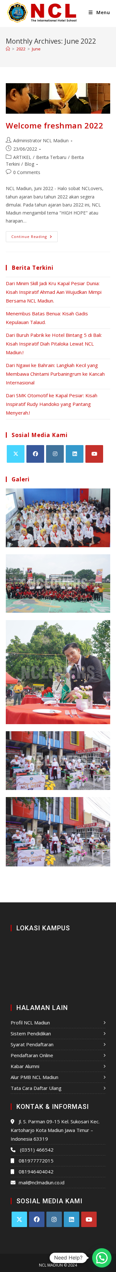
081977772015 (36, 1160)
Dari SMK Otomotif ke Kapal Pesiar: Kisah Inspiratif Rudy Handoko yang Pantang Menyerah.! (51, 404)
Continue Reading (34, 235)
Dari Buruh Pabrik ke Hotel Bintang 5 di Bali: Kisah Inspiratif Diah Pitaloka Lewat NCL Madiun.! (54, 343)
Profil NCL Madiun (30, 1022)
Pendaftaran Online (32, 1055)
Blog (29, 164)
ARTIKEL (22, 157)
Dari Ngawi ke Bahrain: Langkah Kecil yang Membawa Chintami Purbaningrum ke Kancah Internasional (55, 374)
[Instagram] (55, 454)
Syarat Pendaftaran (32, 1044)
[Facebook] (35, 454)
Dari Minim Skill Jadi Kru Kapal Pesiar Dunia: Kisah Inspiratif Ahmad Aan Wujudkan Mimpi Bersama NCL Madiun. (54, 292)
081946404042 (36, 1171)
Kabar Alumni (25, 1066)
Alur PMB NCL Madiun (34, 1077)
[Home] (8, 49)
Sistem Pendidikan (31, 1033)
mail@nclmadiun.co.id (41, 1182)
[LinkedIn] (74, 454)
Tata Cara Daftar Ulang (36, 1088)
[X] (15, 454)
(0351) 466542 (36, 1149)
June (36, 49)
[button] (101, 1258)
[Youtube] (94, 454)
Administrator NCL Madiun (41, 140)
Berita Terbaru (51, 157)
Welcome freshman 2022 (54, 125)
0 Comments (26, 172)
